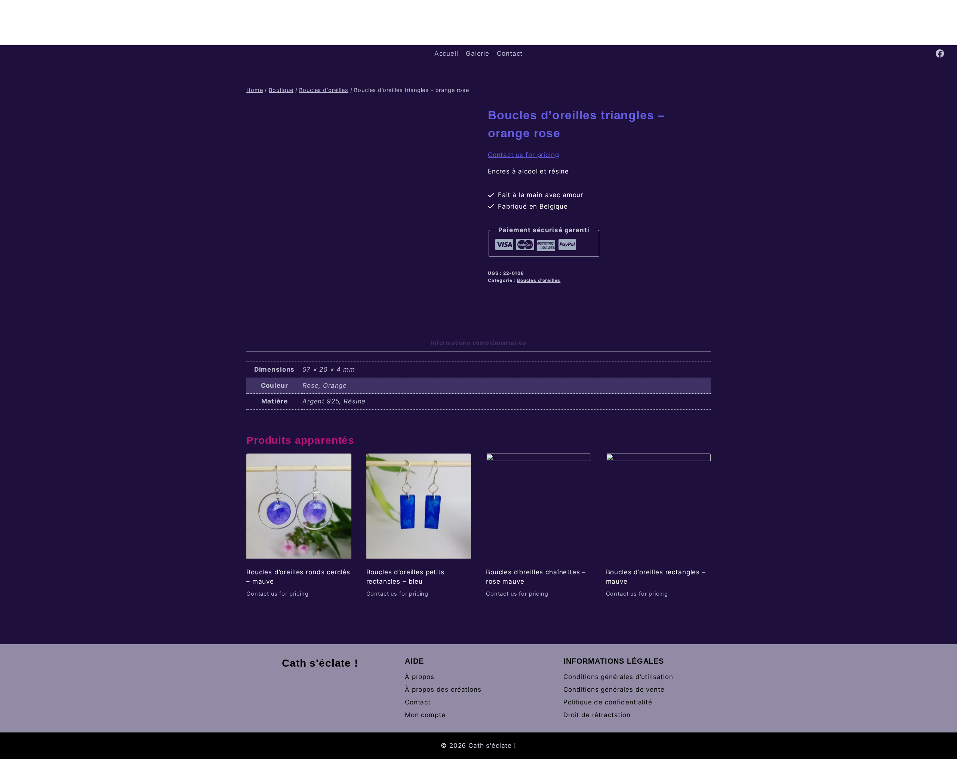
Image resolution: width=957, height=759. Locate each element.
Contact (510, 53)
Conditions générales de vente (614, 689)
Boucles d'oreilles (538, 280)
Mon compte (425, 715)
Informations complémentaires (478, 342)
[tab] (478, 343)
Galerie (477, 53)
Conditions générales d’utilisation (618, 676)
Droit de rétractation (597, 715)
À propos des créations (443, 689)
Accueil (446, 53)
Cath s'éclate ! (320, 663)
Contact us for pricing (523, 155)
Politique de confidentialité (607, 702)
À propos (419, 676)
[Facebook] (940, 53)
